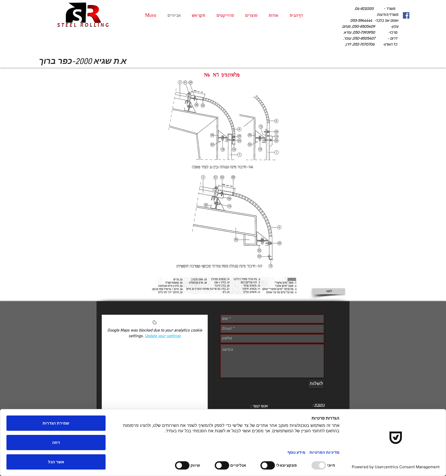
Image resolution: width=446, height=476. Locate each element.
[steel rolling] (406, 15)
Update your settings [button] (163, 336)
